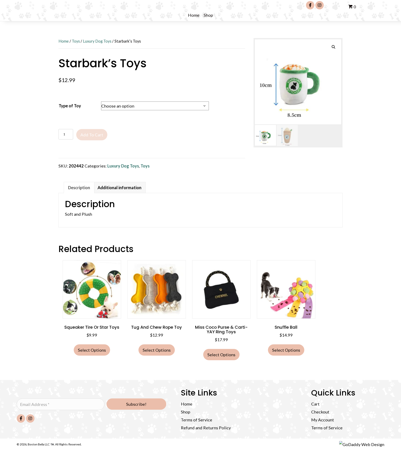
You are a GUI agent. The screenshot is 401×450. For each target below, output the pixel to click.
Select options (92, 349)
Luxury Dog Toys (97, 41)
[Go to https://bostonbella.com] (95, 389)
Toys (76, 41)
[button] (310, 5)
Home (63, 41)
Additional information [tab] (119, 187)
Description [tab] (79, 187)
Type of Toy (70, 105)
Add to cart (91, 134)
